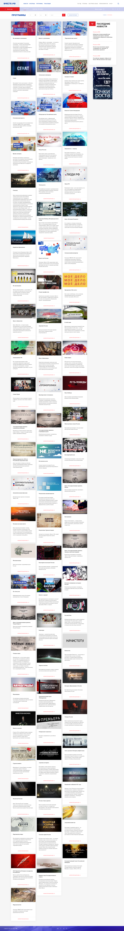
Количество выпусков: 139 (23, 602)
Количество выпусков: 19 (75, 337)
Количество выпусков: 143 (75, 372)
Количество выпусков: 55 (49, 164)
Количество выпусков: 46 (23, 814)
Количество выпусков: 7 (23, 406)
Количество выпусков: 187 (75, 163)
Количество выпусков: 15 (49, 473)
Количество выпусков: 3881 (49, 94)
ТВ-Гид (79, 3)
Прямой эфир (10, 9)
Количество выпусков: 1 (23, 227)
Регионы (84, 3)
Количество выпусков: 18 (49, 610)
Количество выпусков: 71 (49, 272)
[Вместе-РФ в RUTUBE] (119, 9)
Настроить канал (93, 3)
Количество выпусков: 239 (75, 269)
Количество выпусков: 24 (75, 875)
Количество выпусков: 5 (23, 743)
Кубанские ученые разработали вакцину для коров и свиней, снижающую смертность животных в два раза (102, 36)
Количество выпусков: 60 (23, 170)
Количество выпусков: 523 (23, 98)
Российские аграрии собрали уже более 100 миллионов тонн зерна (102, 58)
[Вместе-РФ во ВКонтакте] (113, 9)
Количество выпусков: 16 (23, 674)
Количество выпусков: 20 (49, 893)
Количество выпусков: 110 (75, 841)
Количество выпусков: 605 (49, 129)
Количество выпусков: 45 (23, 374)
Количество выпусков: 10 (23, 472)
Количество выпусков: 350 (23, 58)
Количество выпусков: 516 (75, 128)
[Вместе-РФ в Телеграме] (117, 9)
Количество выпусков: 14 (23, 265)
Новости (25, 3)
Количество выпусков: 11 (75, 302)
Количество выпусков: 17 (23, 540)
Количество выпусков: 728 (23, 133)
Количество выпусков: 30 (23, 571)
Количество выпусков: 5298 (75, 90)
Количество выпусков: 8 (23, 918)
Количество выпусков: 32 (23, 300)
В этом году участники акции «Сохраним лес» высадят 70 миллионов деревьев (101, 48)
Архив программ (73, 15)
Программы (39, 3)
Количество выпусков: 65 (75, 465)
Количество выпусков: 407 (49, 54)
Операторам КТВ (103, 3)
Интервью (32, 3)
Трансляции (47, 3)
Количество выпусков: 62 (49, 198)
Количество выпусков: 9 (23, 337)
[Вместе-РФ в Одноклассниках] (115, 9)
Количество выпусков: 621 (75, 56)
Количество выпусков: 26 (49, 410)
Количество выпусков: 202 (75, 199)
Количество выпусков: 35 (49, 338)
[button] (118, 3)
